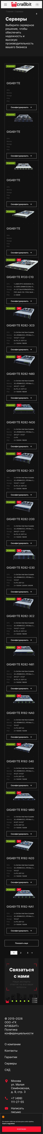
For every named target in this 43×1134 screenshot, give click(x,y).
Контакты (11, 1050)
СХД (7, 1070)
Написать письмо (17, 1110)
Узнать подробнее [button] (8, 1123)
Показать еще (21, 943)
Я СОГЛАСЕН (21, 1129)
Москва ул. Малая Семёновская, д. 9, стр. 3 (20, 1086)
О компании (13, 1044)
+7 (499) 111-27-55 (17, 1100)
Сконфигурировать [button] (19, 107)
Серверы (11, 1063)
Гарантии (11, 1057)
